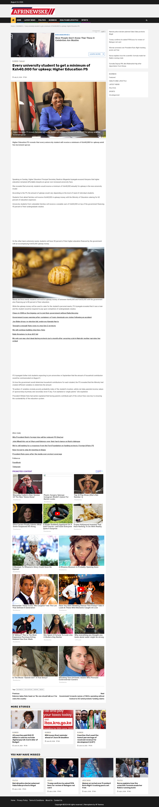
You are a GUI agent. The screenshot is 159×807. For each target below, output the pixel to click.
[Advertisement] (58, 163)
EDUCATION (28, 689)
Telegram (16, 467)
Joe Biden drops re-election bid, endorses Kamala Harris (35, 322)
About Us (49, 800)
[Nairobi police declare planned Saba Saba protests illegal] (27, 767)
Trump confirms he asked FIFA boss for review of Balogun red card (61, 785)
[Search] (146, 20)
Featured (22, 61)
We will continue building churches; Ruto (28, 330)
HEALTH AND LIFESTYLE (69, 20)
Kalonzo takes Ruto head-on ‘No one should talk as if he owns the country (34, 696)
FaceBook (16, 462)
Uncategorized (114, 95)
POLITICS (42, 20)
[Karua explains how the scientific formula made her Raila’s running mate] (132, 767)
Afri (26, 77)
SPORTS (84, 20)
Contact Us (58, 800)
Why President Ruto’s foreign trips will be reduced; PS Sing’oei (37, 437)
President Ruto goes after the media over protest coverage (37, 454)
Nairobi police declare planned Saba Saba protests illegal (25, 784)
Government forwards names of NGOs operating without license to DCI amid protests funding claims (81, 696)
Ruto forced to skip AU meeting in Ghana (29, 450)
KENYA (36, 689)
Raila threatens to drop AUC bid (25, 334)
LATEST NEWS (29, 20)
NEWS (42, 689)
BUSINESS (53, 20)
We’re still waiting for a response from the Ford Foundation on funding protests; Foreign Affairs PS (53, 446)
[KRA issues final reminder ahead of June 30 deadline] (58, 719)
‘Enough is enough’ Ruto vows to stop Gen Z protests (34, 326)
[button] (58, 272)
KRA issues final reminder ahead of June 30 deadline (57, 736)
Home (19, 20)
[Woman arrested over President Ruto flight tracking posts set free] (97, 767)
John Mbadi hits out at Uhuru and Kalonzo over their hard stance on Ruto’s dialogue (46, 441)
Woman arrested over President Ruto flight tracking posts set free (96, 785)
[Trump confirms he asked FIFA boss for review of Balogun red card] (62, 767)
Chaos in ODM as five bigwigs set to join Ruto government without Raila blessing (45, 313)
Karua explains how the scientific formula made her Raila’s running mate (129, 785)
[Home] (13, 20)
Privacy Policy (22, 800)
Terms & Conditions (36, 800)
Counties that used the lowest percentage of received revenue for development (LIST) (87, 738)
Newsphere (88, 805)
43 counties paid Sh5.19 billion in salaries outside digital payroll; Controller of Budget (25, 738)
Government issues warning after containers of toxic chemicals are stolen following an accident (52, 317)
